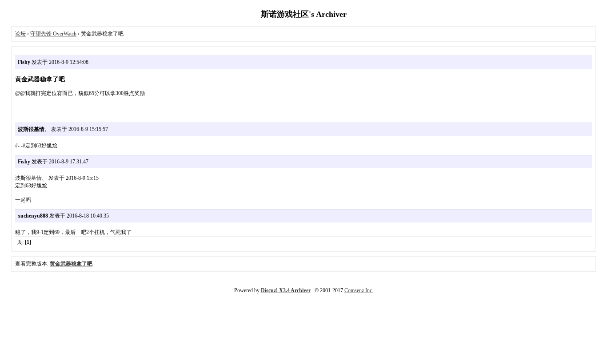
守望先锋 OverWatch (53, 34)
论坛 (20, 34)
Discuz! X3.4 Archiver (286, 290)
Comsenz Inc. (358, 290)
